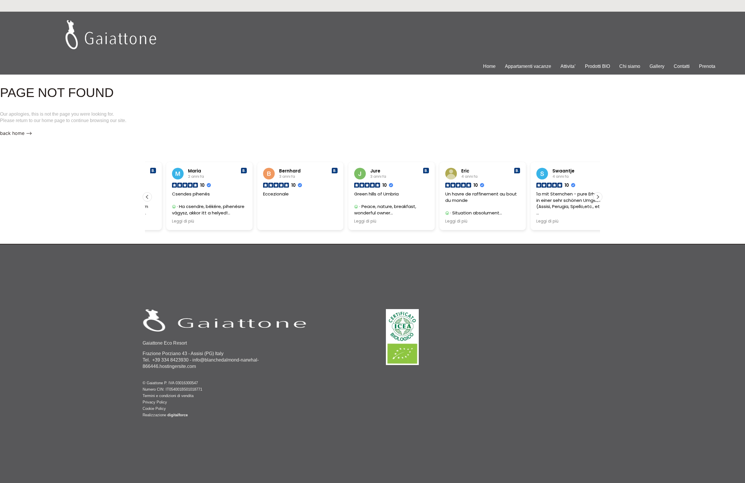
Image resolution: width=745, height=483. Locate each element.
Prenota (707, 66)
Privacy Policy (155, 402)
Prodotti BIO (597, 66)
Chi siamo (629, 66)
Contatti (682, 66)
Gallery (657, 66)
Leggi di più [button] (164, 221)
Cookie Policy (154, 408)
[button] (597, 197)
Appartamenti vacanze (528, 66)
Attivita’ (568, 66)
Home (489, 66)
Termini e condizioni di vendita (168, 396)
